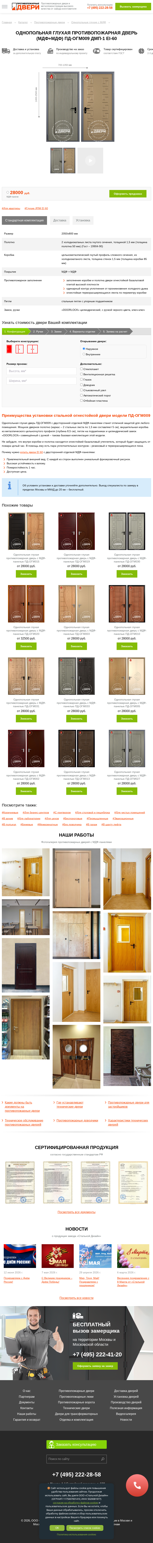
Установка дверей (126, 1396)
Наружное (91, 348)
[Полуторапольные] (20, 349)
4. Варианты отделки (82, 331)
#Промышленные (97, 818)
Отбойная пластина (95, 400)
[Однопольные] (9, 349)
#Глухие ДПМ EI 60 (36, 208)
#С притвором (62, 812)
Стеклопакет (91, 369)
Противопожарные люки (76, 1396)
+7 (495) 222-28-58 (100, 7)
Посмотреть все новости (76, 1298)
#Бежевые (27, 824)
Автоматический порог (97, 395)
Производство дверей (126, 1402)
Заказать (26, 573)
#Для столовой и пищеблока (92, 812)
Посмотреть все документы (77, 1212)
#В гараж (91, 824)
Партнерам (27, 1396)
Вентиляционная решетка (99, 374)
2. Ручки (38, 331)
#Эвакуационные (123, 818)
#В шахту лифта (111, 824)
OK (57, 1528)
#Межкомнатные (48, 824)
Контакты (26, 1408)
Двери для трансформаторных (76, 1413)
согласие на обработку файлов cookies (75, 1502)
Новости (126, 1419)
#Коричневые (10, 812)
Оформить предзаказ (128, 193)
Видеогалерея (126, 1413)
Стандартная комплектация (24, 220)
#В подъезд (9, 824)
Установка (83, 220)
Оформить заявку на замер (95, 1365)
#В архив (7, 818)
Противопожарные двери (76, 1390)
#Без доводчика (72, 824)
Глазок (87, 379)
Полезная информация (126, 1408)
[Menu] (4, 6)
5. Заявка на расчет (115, 331)
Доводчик (89, 385)
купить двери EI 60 (31, 452)
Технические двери (76, 1408)
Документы (27, 1402)
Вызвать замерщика (133, 6)
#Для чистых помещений (129, 812)
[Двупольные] (32, 349)
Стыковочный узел (94, 390)
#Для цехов (52, 818)
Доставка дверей (126, 1390)
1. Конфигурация (14, 331)
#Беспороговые (72, 818)
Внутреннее (92, 354)
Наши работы (26, 1413)
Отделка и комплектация (76, 1419)
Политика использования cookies (76, 1534)
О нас (27, 1390)
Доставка (59, 220)
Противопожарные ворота (76, 1402)
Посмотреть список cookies (84, 1528)
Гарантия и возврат (26, 1419)
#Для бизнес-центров (36, 812)
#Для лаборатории (28, 818)
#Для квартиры (11, 208)
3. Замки (56, 331)
